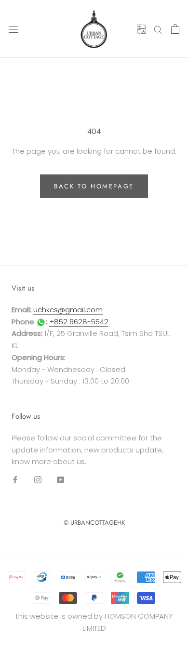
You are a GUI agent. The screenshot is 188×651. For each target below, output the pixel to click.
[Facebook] (15, 479)
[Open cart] (175, 29)
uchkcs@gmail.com (68, 310)
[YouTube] (60, 479)
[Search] (158, 29)
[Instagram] (37, 479)
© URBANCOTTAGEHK (94, 522)
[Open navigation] (13, 29)
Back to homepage (94, 186)
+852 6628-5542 (78, 322)
